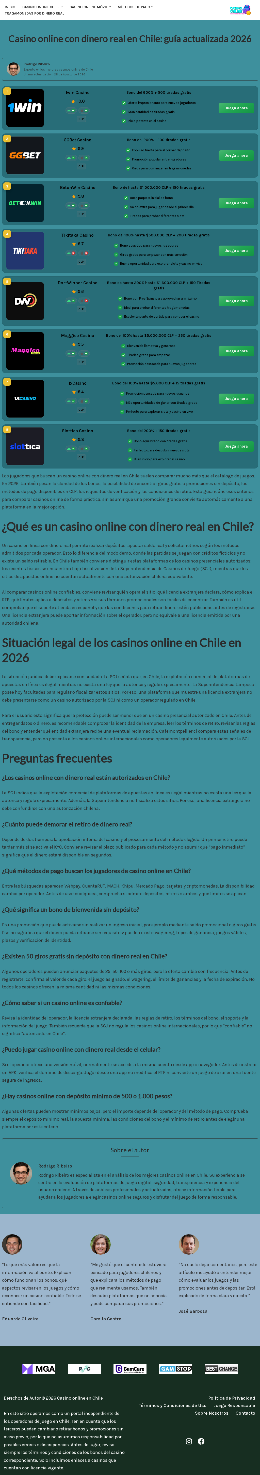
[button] (61, 7)
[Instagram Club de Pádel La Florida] (189, 1441)
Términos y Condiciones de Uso (172, 1405)
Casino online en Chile (80, 1398)
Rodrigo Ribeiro (37, 64)
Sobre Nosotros (212, 1413)
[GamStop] (175, 1369)
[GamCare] (130, 1369)
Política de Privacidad (231, 1398)
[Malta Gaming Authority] (38, 1369)
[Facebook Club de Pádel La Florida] (201, 1441)
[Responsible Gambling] (84, 1369)
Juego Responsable (234, 1405)
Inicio (10, 7)
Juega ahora (236, 107)
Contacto (245, 1413)
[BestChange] (221, 1369)
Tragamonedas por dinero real (34, 13)
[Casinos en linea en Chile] (242, 10)
